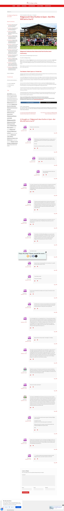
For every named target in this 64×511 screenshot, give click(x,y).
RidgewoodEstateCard (11, 111)
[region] (12, 504)
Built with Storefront (10, 509)
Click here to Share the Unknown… (12, 80)
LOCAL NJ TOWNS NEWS (11, 83)
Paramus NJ (8, 101)
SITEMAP (9, 86)
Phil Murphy (14, 101)
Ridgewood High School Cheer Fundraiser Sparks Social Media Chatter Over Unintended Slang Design (12, 37)
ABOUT (18, 5)
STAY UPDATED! (32, 5)
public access (27, 108)
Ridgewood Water (11, 138)
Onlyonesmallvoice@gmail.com (39, 99)
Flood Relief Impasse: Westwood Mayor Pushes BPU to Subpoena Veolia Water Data (12, 33)
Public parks (31, 108)
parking (11, 101)
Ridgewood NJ (36, 108)
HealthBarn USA (48, 107)
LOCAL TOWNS (40, 5)
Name (23, 487)
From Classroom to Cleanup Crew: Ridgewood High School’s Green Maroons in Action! (49, 113)
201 (8, 93)
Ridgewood (10, 102)
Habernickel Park (43, 107)
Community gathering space (32, 107)
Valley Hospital (9, 141)
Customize (6, 507)
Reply (55, 133)
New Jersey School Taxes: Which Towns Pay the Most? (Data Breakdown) (12, 25)
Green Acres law (38, 107)
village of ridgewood (26, 106)
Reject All (12, 507)
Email (35, 487)
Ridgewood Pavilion (51, 108)
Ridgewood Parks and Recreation (43, 108)
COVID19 (10, 97)
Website (46, 487)
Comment (24, 474)
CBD (12, 96)
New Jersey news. (22, 108)
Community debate (24, 107)
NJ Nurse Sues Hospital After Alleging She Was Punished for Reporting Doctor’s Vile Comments (28, 113)
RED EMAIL (24, 5)
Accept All (18, 507)
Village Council (14, 141)
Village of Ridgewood (26, 109)
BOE (10, 96)
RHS (16, 101)
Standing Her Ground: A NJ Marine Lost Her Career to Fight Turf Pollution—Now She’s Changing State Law (12, 64)
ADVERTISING (48, 5)
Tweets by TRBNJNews (10, 73)
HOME (13, 5)
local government (54, 107)
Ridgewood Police (11, 122)
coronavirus (15, 96)
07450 (10, 93)
